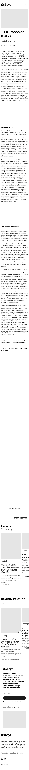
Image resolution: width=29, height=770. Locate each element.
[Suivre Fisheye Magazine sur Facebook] (2, 759)
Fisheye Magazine (17, 45)
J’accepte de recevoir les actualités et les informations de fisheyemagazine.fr (15, 702)
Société (4, 41)
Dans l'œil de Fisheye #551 (11, 707)
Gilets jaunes (22, 78)
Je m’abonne (14, 698)
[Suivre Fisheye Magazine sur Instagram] (5, 759)
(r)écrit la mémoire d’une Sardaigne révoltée (10, 568)
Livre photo (11, 41)
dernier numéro (18, 65)
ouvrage (10, 60)
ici (24, 342)
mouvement (18, 62)
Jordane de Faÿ (15, 584)
